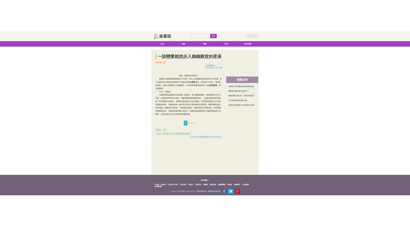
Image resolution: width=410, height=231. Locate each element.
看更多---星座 (160, 130)
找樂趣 (206, 184)
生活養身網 (158, 186)
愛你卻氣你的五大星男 (214, 67)
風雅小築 (213, 184)
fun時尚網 (246, 184)
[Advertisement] (205, 15)
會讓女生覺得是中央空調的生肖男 (241, 105)
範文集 (164, 184)
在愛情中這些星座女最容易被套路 (241, 86)
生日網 (157, 184)
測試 (205, 44)
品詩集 (191, 184)
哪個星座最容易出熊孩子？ (238, 91)
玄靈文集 (198, 184)
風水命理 (247, 44)
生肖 (226, 44)
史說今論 (183, 184)
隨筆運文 (237, 184)
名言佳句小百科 (173, 184)
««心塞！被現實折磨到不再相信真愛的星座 (172, 134)
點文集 (230, 184)
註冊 (249, 36)
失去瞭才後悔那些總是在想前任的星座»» (206, 137)
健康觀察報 (221, 184)
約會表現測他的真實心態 (237, 100)
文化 (162, 44)
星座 (183, 44)
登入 (255, 36)
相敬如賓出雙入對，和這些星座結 (241, 96)
